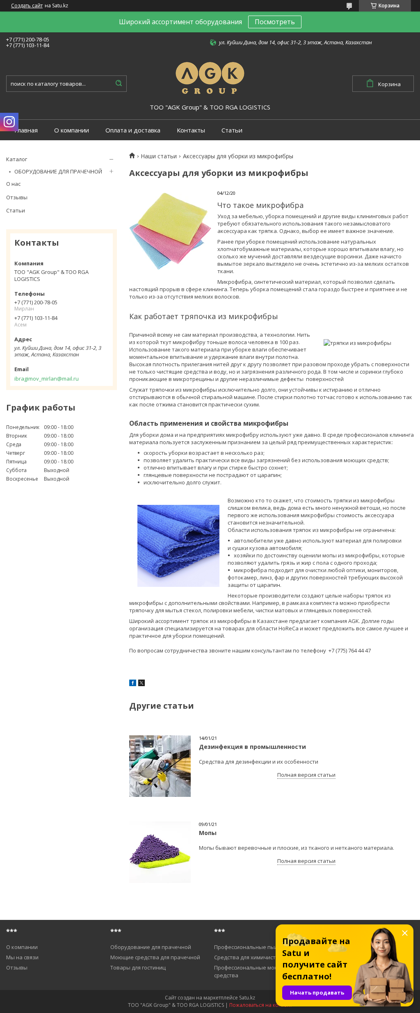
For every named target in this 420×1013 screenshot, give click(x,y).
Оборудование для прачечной (150, 947)
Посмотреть (275, 21)
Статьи (231, 130)
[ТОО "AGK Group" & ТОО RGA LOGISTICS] (210, 76)
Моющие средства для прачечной (155, 957)
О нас (13, 183)
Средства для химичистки (248, 957)
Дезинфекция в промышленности (252, 747)
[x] (141, 684)
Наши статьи (159, 156)
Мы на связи (22, 957)
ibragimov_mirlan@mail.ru (46, 378)
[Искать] (118, 83)
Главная (26, 130)
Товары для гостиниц (138, 967)
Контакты (191, 130)
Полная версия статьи (306, 774)
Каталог (16, 159)
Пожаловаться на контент (260, 1005)
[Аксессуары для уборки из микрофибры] (170, 231)
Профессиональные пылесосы (253, 947)
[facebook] (132, 684)
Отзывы (16, 197)
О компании (71, 130)
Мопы (208, 833)
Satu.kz (247, 997)
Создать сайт (27, 6)
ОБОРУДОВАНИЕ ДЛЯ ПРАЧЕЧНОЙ (58, 171)
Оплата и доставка (132, 130)
